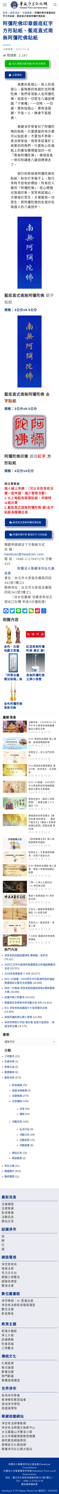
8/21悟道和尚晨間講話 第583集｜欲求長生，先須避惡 (42, 769)
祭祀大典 (9, 1166)
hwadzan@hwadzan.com (24, 554)
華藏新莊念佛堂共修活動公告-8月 (23, 1002)
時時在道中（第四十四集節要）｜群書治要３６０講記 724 (41, 802)
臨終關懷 (9, 1176)
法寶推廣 (27, 12)
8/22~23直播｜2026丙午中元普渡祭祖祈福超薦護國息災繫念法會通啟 (41, 785)
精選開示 (9, 1171)
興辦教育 (17, 1158)
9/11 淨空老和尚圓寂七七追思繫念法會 (25, 1008)
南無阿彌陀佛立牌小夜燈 (18, 1017)
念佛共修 (9, 1061)
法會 (22, 1108)
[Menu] (4, 4)
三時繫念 (9, 1056)
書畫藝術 (9, 1072)
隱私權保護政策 (29, 1484)
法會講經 (17, 1101)
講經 (22, 1114)
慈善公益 (9, 1067)
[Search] (55, 4)
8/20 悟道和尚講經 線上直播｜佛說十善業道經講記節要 (42, 869)
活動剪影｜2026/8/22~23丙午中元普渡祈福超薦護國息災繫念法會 (42, 725)
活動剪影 (25, 1140)
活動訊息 (17, 1121)
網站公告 (17, 1153)
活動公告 (25, 1134)
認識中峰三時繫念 (14, 997)
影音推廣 (17, 1085)
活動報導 (25, 1145)
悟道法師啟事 (19, 1090)
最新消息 (15, 12)
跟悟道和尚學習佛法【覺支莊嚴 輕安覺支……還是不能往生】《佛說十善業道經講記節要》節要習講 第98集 (42, 822)
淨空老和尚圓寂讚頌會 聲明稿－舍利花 (26, 955)
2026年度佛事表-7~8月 (17, 973)
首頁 (5, 12)
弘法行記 (25, 1129)
